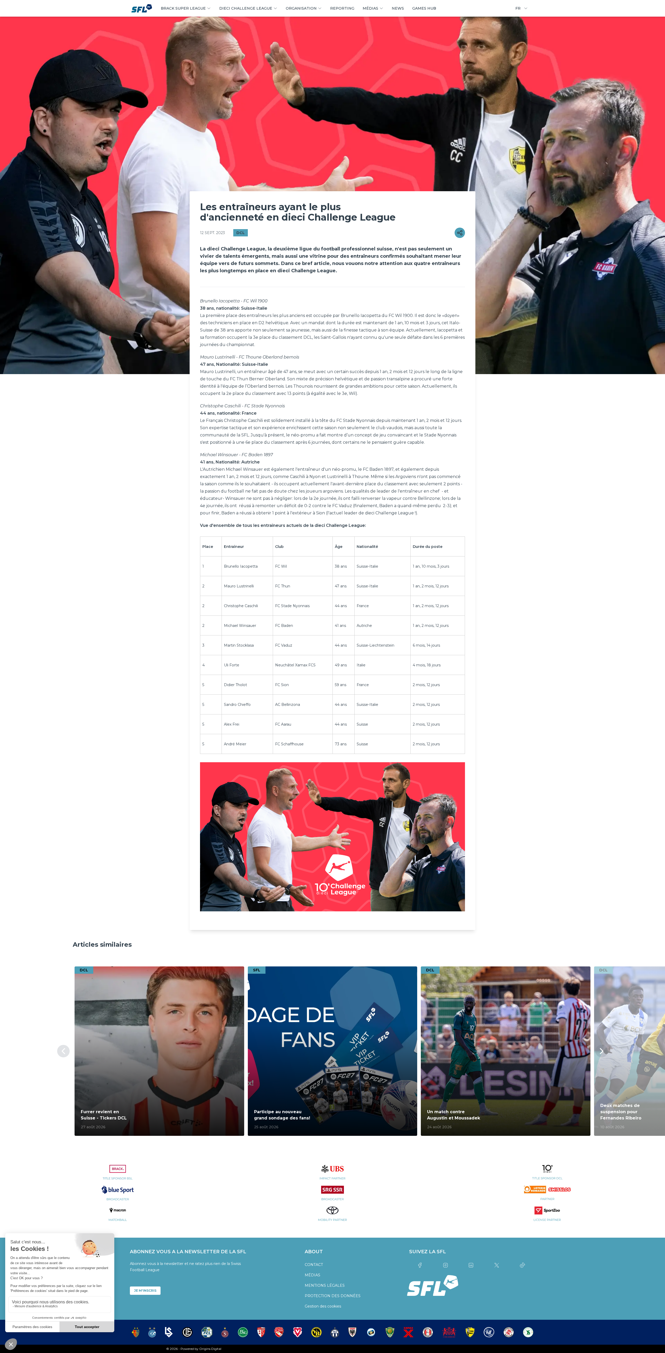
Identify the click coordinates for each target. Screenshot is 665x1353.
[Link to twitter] (497, 1265)
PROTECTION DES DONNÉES (333, 1296)
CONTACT (314, 1264)
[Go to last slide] (63, 1051)
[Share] (460, 233)
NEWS (398, 8)
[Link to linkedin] (471, 1265)
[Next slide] (601, 1051)
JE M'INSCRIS (145, 1290)
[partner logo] (117, 1175)
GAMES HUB (424, 8)
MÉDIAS (312, 1275)
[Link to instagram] (445, 1265)
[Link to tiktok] (522, 1265)
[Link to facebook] (420, 1265)
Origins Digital (210, 1349)
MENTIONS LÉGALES (325, 1285)
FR (518, 8)
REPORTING (342, 8)
